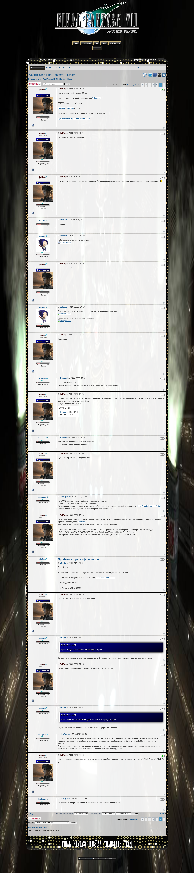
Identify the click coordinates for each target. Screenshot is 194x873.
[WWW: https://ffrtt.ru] (33, 125)
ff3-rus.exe (64, 412)
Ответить (31, 83)
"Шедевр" (96, 98)
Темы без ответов (144, 68)
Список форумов (37, 68)
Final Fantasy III (51, 68)
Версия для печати (145, 75)
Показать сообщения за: (65, 813)
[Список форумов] (97, 35)
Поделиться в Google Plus (159, 75)
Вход (76, 43)
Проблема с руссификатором (78, 559)
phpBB (89, 858)
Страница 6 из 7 (133, 85)
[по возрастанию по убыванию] (127, 813)
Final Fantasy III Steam (67, 68)
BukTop (63, 89)
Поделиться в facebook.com (155, 75)
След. (162, 814)
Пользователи (115, 43)
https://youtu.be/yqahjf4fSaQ (149, 506)
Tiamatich (64, 378)
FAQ (96, 43)
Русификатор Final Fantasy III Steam (51, 74)
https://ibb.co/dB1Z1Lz (105, 578)
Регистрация (86, 43)
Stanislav (64, 220)
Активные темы (158, 68)
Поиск (104, 43)
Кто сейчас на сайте (37, 828)
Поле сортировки (95, 813)
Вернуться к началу (164, 128)
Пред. (32, 814)
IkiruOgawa (65, 497)
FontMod (81, 522)
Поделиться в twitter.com (150, 75)
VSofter (63, 563)
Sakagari (64, 236)
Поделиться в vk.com (164, 75)
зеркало (70, 108)
